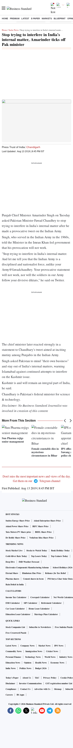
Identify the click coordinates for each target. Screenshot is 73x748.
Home (5, 18)
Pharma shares (12, 579)
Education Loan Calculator (18, 614)
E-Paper (35, 18)
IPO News (58, 645)
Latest (25, 18)
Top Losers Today (39, 556)
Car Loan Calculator (15, 608)
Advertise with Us (42, 689)
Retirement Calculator (51, 603)
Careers (9, 694)
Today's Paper (12, 677)
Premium (14, 18)
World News (50, 657)
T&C (37, 677)
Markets (47, 18)
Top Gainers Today (59, 556)
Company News (27, 645)
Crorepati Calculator (40, 597)
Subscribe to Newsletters (40, 627)
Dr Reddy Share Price (15, 537)
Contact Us (25, 689)
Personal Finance (13, 657)
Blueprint (60, 18)
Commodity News (14, 651)
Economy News (57, 662)
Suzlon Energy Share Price (18, 520)
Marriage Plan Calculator (46, 614)
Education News (13, 662)
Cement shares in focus (33, 579)
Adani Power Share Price (17, 526)
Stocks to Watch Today (36, 550)
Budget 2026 (41, 668)
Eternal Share (12, 573)
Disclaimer (10, 683)
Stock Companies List (15, 627)
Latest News (11, 645)
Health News (41, 662)
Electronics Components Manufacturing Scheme (27, 567)
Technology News (33, 657)
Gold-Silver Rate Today (16, 556)
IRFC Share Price (40, 526)
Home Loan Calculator (39, 608)
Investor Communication (30, 683)
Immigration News (33, 651)
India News (14, 30)
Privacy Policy (50, 677)
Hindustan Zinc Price (31, 573)
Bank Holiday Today (60, 550)
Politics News (25, 668)
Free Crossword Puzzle (16, 633)
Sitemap (57, 689)
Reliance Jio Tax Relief (55, 573)
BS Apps (20, 694)
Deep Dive (10, 562)
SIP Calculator (30, 603)
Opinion (27, 662)
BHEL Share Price (43, 532)
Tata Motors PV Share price (18, 532)
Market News (44, 645)
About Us (26, 677)
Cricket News (52, 651)
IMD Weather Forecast (29, 562)
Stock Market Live (14, 550)
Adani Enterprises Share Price (47, 520)
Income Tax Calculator (16, 597)
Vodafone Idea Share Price (41, 537)
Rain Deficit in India (15, 584)
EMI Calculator (13, 603)
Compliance (11, 689)
